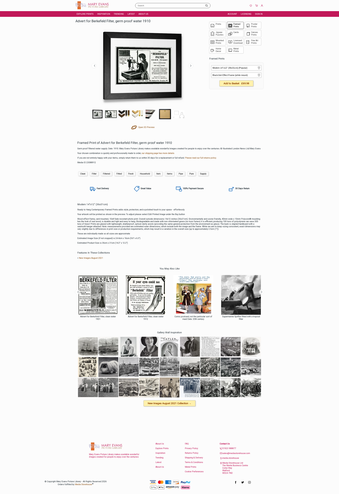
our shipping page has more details (158, 153)
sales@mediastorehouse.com (236, 453)
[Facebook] (236, 483)
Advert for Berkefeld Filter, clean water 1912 (146, 317)
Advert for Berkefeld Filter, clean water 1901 (98, 317)
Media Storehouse (83, 484)
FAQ (187, 443)
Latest (131, 14)
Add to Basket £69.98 (236, 83)
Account (232, 14)
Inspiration (103, 14)
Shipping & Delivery (194, 457)
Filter (94, 173)
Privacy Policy (191, 448)
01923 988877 (229, 448)
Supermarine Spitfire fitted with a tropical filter (241, 317)
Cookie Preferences (194, 471)
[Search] (206, 5)
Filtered (106, 173)
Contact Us (225, 443)
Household (145, 173)
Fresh (130, 173)
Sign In (258, 14)
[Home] (92, 8)
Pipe (181, 173)
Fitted (119, 173)
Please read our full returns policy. (201, 158)
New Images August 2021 (91, 258)
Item (158, 173)
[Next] (190, 65)
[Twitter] (242, 483)
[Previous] (94, 65)
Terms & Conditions (194, 462)
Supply (203, 173)
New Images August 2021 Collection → (169, 403)
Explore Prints (85, 14)
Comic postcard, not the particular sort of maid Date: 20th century (193, 317)
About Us (143, 14)
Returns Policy (191, 453)
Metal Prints (190, 467)
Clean (82, 173)
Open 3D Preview (146, 127)
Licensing (246, 14)
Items (169, 173)
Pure (191, 173)
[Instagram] (249, 483)
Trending (119, 14)
